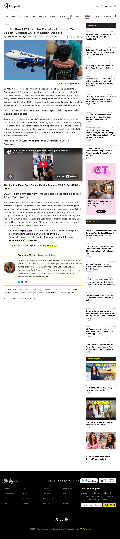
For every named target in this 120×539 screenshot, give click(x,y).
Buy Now (101, 211)
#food (88, 76)
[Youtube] (106, 7)
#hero (88, 385)
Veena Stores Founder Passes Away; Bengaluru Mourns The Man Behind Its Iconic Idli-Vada (99, 347)
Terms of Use (47, 504)
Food (6, 16)
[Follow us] (75, 83)
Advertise (46, 494)
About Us (46, 489)
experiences (18, 293)
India (78, 16)
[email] (81, 37)
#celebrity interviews (93, 127)
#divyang (68, 237)
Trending (42, 16)
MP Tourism (106, 16)
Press (25, 504)
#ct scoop (89, 31)
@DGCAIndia (40, 234)
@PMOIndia (53, 234)
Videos (33, 16)
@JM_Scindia (26, 234)
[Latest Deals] (101, 177)
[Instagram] (115, 7)
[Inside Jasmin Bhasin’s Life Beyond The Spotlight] (101, 442)
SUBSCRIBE (110, 505)
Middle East (87, 17)
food (75, 290)
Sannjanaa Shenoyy (16, 37)
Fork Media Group (83, 529)
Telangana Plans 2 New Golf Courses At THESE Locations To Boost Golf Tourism (100, 52)
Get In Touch (67, 489)
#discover (89, 112)
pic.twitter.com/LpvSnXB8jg (22, 240)
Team (64, 499)
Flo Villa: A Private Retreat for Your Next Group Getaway (99, 203)
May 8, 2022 (51, 246)
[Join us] (62, 83)
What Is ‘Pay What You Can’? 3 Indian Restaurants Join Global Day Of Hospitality (99, 266)
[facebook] (67, 37)
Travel (14, 16)
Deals (62, 16)
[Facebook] (101, 7)
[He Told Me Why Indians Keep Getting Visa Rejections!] (101, 373)
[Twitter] (111, 7)
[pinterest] (78, 37)
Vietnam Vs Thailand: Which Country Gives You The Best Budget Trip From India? (98, 117)
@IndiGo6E (26, 230)
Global (96, 16)
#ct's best (89, 63)
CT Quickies (70, 17)
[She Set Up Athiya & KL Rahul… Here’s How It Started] (101, 408)
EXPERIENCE (23, 16)
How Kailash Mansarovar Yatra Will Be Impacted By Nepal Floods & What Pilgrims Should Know (101, 233)
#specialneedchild (52, 237)
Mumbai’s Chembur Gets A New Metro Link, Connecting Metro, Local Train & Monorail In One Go (100, 282)
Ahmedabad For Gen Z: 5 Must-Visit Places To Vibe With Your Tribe (100, 297)
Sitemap (65, 494)
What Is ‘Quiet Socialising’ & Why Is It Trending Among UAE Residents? (101, 36)
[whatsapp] (74, 37)
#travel (88, 47)
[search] (114, 16)
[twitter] (71, 37)
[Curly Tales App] (89, 481)
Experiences (9, 494)
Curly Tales (51, 293)
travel (6, 293)
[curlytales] (11, 483)
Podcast (65, 504)
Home (6, 24)
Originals (53, 16)
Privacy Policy (48, 499)
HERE (71, 293)
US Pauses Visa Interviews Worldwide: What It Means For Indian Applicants (99, 331)
